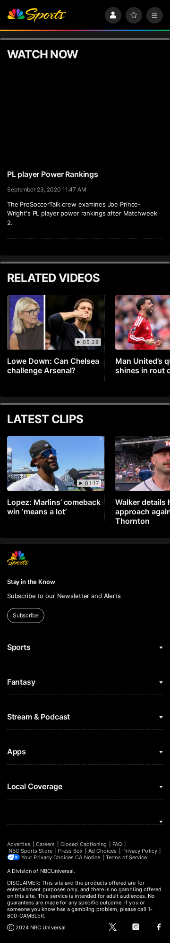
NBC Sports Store (30, 850)
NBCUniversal (57, 871)
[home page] (37, 15)
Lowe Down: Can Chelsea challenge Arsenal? (53, 365)
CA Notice (87, 857)
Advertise (19, 844)
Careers (45, 844)
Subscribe (26, 615)
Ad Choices (102, 850)
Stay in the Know (31, 581)
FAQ (117, 844)
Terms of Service (126, 857)
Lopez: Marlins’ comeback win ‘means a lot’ (54, 506)
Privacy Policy (139, 850)
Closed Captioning (83, 844)
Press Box (70, 850)
